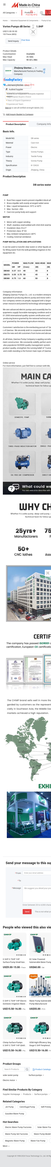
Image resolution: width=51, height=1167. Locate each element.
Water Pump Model (42, 1134)
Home (5, 20)
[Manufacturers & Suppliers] (25, 5)
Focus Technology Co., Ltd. (36, 1156)
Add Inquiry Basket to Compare (19, 114)
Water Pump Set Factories (16, 1134)
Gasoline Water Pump (14, 1113)
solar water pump (10, 1075)
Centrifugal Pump (27, 1106)
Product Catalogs (43, 1069)
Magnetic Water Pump (15, 1140)
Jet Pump (9, 1106)
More (5, 1146)
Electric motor (9, 1080)
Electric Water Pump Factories (18, 1127)
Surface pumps (35, 1075)
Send (27, 911)
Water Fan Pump (38, 1140)
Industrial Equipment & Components (24, 20)
